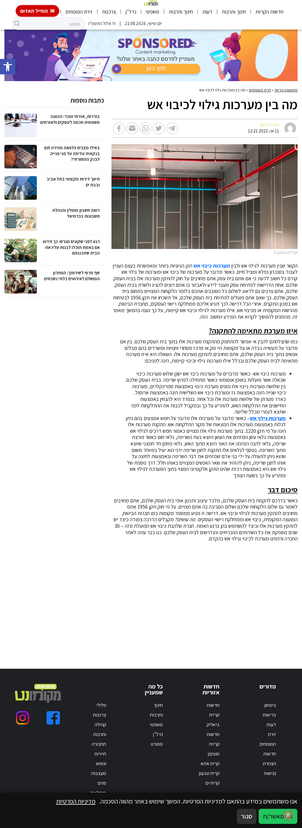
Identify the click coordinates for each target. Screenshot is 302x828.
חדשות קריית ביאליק (213, 715)
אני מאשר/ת (278, 816)
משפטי (152, 11)
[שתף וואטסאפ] (145, 128)
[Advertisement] (214, 598)
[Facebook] (53, 718)
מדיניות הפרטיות (76, 801)
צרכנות (109, 11)
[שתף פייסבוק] (119, 128)
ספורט (157, 744)
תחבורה (99, 744)
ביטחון (270, 705)
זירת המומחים (79, 11)
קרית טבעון (209, 773)
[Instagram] (22, 718)
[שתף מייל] (132, 128)
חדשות (269, 753)
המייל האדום (34, 10)
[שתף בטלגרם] (172, 128)
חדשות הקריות (269, 11)
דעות (207, 11)
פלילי (101, 705)
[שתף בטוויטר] (159, 128)
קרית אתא (210, 763)
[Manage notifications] (288, 815)
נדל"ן (130, 11)
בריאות (269, 714)
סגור (246, 816)
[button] (7, 66)
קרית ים (212, 783)
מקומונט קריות (286, 90)
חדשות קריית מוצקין (213, 744)
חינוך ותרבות (234, 11)
